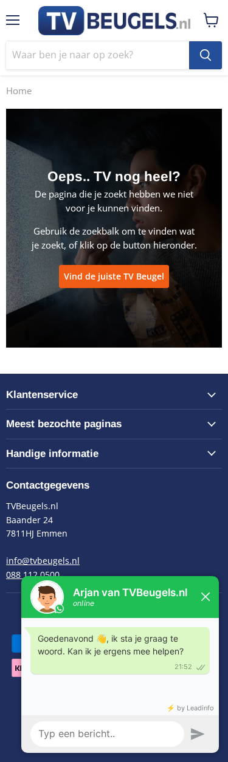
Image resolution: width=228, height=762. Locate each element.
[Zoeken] (205, 55)
